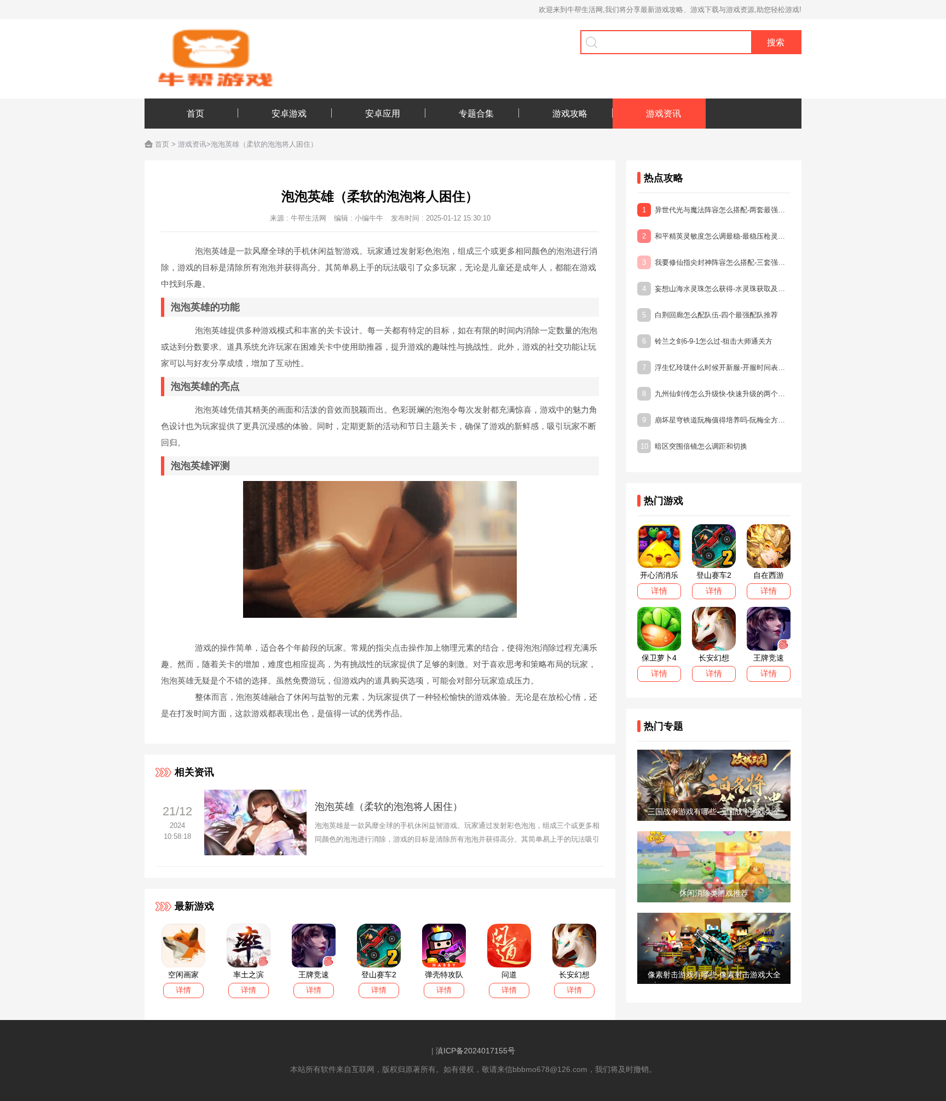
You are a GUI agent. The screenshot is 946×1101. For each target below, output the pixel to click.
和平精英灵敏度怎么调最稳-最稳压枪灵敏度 (716, 236)
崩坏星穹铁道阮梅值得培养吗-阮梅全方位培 (716, 420)
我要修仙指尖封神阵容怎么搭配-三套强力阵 (716, 262)
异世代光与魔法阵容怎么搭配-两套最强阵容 (716, 210)
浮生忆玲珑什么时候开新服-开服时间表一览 (716, 367)
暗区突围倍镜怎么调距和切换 (694, 446)
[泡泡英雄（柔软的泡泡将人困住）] (255, 852)
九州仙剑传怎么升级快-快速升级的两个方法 (716, 394)
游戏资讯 (192, 144)
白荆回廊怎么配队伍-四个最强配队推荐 (710, 315)
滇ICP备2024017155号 (475, 1050)
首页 (162, 144)
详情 (183, 990)
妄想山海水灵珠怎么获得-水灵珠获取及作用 (716, 289)
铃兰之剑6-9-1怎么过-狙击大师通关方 (707, 341)
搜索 (776, 42)
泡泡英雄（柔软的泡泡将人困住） (389, 806)
